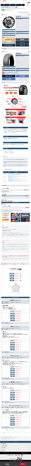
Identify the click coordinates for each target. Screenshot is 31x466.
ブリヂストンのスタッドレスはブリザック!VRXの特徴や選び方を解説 (14, 159)
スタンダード (15, 138)
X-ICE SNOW (10, 180)
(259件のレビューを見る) (16, 73)
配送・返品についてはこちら (7, 230)
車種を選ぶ (13, 432)
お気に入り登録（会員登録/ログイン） (24, 12)
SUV (22, 144)
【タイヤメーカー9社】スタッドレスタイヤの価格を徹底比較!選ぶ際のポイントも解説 (15, 165)
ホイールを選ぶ (8, 432)
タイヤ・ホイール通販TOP (3, 432)
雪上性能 (6, 138)
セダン (5, 144)
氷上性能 (10, 138)
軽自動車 (13, 144)
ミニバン (9, 144)
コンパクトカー (18, 144)
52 (23, 430)
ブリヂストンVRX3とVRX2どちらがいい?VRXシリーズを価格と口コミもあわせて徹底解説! (15, 162)
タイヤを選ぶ (16, 432)
